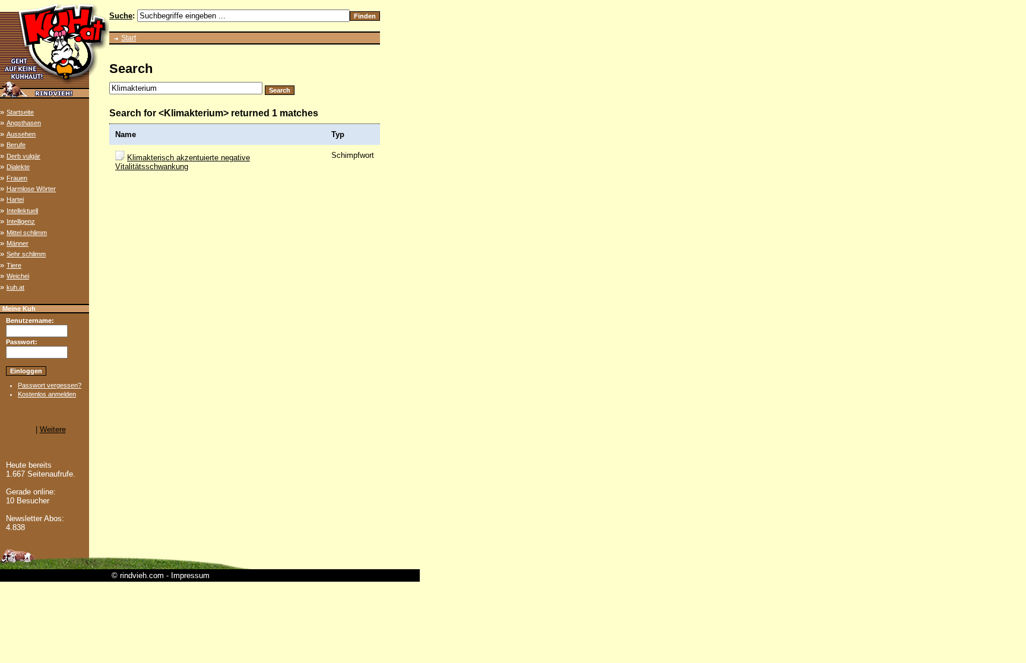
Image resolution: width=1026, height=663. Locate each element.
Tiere (14, 265)
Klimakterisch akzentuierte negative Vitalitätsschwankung (182, 162)
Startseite (20, 112)
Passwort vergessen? (49, 385)
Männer (17, 243)
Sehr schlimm (26, 254)
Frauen (17, 178)
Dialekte (18, 166)
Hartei (15, 199)
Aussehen (21, 134)
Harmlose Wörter (31, 188)
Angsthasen (24, 122)
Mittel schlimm (27, 232)
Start (128, 38)
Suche (120, 15)
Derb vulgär (23, 156)
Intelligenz (21, 221)
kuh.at (15, 287)
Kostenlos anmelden (47, 394)
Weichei (18, 276)
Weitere (53, 429)
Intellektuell (22, 210)
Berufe (16, 144)
